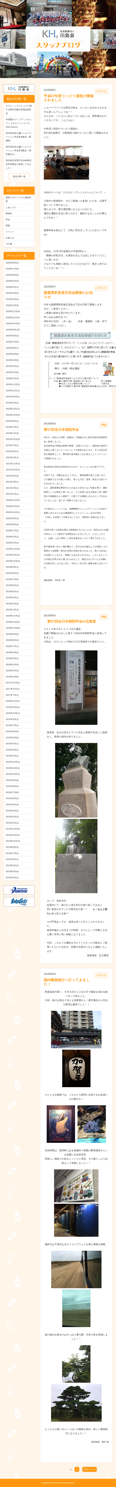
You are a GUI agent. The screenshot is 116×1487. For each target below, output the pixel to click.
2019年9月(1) (12, 567)
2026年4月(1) (12, 287)
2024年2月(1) (12, 402)
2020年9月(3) (12, 518)
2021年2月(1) (12, 488)
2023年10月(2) (13, 415)
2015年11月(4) (13, 768)
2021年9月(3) (12, 476)
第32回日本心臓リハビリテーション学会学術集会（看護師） (18, 137)
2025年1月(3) (12, 378)
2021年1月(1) (12, 494)
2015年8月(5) (12, 786)
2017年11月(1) (13, 689)
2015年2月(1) (12, 823)
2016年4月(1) (12, 743)
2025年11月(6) (13, 317)
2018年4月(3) (12, 664)
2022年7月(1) (12, 445)
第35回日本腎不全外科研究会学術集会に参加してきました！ (18, 164)
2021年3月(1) (12, 482)
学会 (8, 219)
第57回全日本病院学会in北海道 (70, 621)
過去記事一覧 (19, 176)
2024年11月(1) (13, 390)
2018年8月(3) (12, 640)
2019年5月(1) (12, 591)
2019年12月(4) (13, 549)
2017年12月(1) (13, 682)
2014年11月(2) (13, 835)
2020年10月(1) (13, 512)
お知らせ (10, 238)
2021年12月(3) (13, 463)
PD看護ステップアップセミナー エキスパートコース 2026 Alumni (19, 123)
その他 (9, 244)
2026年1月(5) (12, 305)
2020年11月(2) (13, 506)
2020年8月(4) (12, 524)
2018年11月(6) (13, 622)
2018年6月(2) (12, 652)
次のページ (90, 1469)
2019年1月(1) (12, 609)
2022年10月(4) (13, 439)
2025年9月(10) (13, 329)
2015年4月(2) (12, 810)
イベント (10, 231)
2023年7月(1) (12, 427)
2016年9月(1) (12, 719)
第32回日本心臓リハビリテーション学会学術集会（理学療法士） (18, 150)
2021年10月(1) (13, 469)
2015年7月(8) (12, 792)
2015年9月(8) (12, 780)
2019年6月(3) (12, 585)
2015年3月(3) (12, 816)
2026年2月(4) (12, 299)
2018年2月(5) (12, 676)
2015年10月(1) (13, 774)
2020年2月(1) (12, 536)
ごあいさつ (11, 207)
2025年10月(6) (13, 323)
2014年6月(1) (12, 859)
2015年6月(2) (12, 798)
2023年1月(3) (12, 433)
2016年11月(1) (13, 707)
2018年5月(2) (12, 658)
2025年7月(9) (12, 342)
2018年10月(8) (13, 628)
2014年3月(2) (12, 877)
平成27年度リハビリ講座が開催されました (69, 98)
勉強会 (9, 213)
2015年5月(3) (12, 804)
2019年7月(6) (12, 579)
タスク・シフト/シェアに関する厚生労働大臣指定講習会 (19, 109)
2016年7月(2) (12, 725)
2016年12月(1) (13, 701)
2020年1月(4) (12, 542)
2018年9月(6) (12, 634)
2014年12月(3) (13, 829)
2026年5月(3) (12, 281)
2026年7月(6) (12, 269)
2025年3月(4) (12, 366)
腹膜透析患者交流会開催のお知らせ (68, 295)
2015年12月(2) (13, 762)
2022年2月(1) (12, 457)
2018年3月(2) (12, 670)
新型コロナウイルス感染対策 (18, 199)
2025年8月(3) (12, 335)
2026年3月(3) (12, 293)
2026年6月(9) (12, 275)
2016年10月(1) (13, 713)
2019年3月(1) (12, 597)
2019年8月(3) (12, 573)
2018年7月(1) (12, 646)
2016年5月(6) (12, 737)
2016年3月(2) (12, 750)
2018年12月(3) (13, 616)
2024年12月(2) (13, 384)
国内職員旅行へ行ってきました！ (67, 982)
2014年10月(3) (13, 841)
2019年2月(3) (12, 603)
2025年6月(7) (12, 348)
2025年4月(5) (12, 360)
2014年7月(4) (12, 853)
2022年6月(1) (12, 451)
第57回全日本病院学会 (61, 430)
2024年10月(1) (13, 396)
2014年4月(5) (12, 871)
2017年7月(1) (12, 695)
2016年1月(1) (12, 756)
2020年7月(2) (12, 530)
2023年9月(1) (12, 421)
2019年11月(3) (13, 555)
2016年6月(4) (12, 731)
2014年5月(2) (12, 865)
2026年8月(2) (12, 263)
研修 (8, 225)
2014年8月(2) (12, 847)
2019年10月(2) (13, 561)
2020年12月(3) (13, 500)
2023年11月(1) (13, 408)
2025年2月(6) (12, 372)
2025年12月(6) (13, 311)
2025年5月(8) (12, 354)
